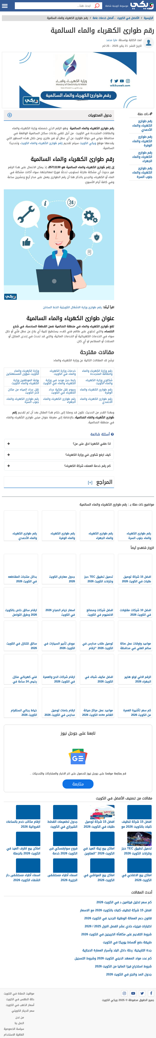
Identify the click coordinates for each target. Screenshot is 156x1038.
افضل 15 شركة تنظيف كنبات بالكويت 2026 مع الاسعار (116, 910)
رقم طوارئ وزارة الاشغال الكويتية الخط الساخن (72, 307)
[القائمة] (5, 6)
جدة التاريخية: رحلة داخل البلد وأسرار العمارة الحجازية (117, 950)
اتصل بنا (19, 1023)
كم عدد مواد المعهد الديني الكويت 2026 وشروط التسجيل (113, 958)
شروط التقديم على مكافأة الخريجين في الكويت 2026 (116, 934)
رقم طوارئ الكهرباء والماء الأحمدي (142, 125)
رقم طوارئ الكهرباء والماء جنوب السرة (142, 172)
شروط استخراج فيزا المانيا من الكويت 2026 (123, 966)
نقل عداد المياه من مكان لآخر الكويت (23, 391)
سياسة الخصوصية (14, 1029)
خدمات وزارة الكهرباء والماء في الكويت (63, 372)
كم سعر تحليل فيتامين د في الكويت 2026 (124, 902)
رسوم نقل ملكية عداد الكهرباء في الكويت (62, 391)
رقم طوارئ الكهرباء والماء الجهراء (142, 157)
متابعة (78, 784)
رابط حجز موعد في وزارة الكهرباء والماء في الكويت (59, 381)
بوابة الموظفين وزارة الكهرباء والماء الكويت (25, 381)
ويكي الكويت (88, 143)
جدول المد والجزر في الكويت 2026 (129, 974)
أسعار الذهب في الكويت (20, 1005)
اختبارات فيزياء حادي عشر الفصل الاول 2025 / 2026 (118, 926)
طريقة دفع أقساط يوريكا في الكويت (127, 942)
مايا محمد (111, 40)
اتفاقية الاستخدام (14, 1034)
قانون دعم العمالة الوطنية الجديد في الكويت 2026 (118, 918)
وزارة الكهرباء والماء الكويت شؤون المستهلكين (22, 372)
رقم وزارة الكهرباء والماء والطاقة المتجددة (97, 372)
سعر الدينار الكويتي (23, 1010)
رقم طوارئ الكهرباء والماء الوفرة (142, 141)
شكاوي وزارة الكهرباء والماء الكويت (99, 381)
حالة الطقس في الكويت (20, 999)
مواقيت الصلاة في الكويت (19, 993)
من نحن (19, 1017)
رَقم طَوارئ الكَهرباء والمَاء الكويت (42, 143)
